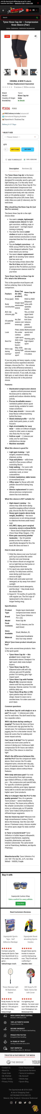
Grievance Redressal (30, 1098)
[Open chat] (35, 1108)
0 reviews (18, 87)
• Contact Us (5, 1068)
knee (13, 867)
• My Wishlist (6, 1076)
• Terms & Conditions (26, 1073)
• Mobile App (23, 1079)
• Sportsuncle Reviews (27, 1070)
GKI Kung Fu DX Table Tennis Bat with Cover (30, 990)
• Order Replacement (26, 1068)
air (20, 867)
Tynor (20, 93)
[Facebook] (15, 1102)
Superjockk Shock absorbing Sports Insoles (30, 939)
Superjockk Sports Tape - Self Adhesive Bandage (10, 939)
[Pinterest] (30, 1102)
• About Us (5, 1070)
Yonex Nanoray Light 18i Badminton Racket (10, 990)
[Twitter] (25, 1102)
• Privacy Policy (7, 1081)
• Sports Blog (23, 1081)
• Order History (6, 1079)
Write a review (29, 87)
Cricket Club (29, 3)
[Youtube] (20, 1102)
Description (14, 169)
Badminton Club (20, 3)
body (29, 867)
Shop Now (20, 903)
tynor (9, 867)
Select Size (8, 132)
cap (17, 867)
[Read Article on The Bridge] (10, 1062)
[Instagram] (11, 1102)
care (33, 867)
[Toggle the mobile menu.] (3, 10)
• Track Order (6, 1073)
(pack (24, 867)
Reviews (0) (27, 169)
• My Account (23, 1076)
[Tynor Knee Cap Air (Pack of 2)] (20, 51)
